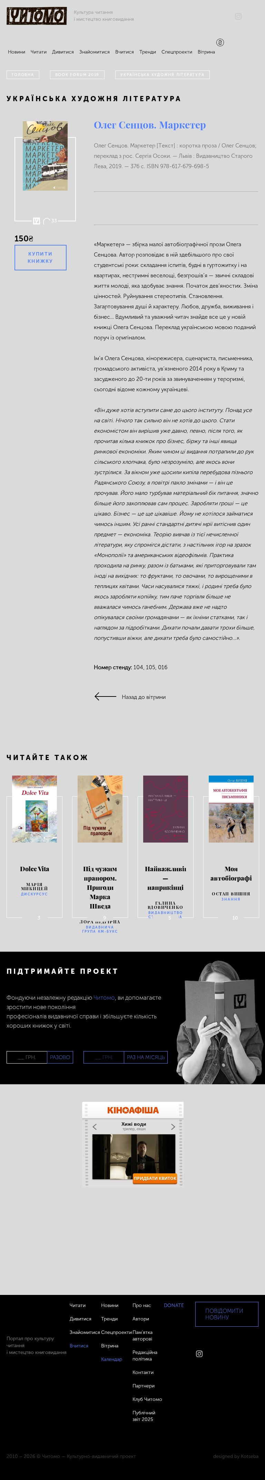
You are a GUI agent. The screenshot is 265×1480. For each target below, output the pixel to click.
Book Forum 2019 (77, 75)
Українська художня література (162, 75)
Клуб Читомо (147, 1399)
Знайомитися (94, 52)
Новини (16, 52)
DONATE (174, 1305)
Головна (23, 75)
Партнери (143, 1386)
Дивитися (63, 52)
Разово (60, 1057)
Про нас (141, 1305)
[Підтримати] (220, 43)
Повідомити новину (224, 1314)
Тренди (147, 52)
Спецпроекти (176, 52)
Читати (39, 52)
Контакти (143, 1372)
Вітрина (206, 52)
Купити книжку (40, 257)
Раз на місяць (146, 1057)
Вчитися (124, 52)
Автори (140, 1319)
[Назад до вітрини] (108, 697)
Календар (111, 1359)
